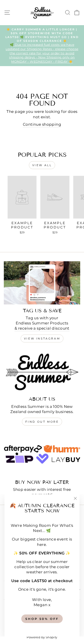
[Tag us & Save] (42, 282)
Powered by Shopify (42, 637)
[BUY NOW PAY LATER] (42, 454)
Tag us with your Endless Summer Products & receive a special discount (42, 323)
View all (42, 165)
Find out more (42, 421)
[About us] (42, 371)
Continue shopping (42, 124)
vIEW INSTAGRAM (42, 338)
